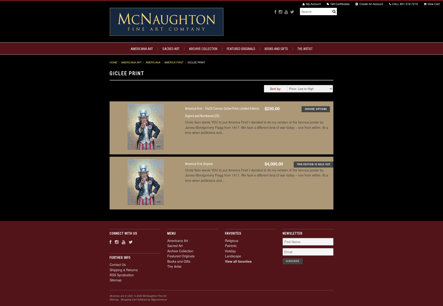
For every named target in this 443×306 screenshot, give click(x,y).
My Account (313, 4)
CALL (405, 4)
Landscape (233, 256)
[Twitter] (292, 11)
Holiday (230, 251)
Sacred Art (171, 48)
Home (113, 62)
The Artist (305, 48)
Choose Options (316, 109)
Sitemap (116, 280)
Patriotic (231, 245)
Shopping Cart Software (134, 299)
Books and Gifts (276, 48)
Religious (231, 240)
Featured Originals (241, 48)
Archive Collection (203, 48)
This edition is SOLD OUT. (314, 164)
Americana (153, 62)
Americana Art (142, 48)
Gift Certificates (340, 4)
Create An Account (371, 4)
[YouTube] (286, 11)
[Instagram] (280, 11)
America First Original (199, 164)
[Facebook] (275, 11)
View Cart (433, 4)
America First (174, 62)
